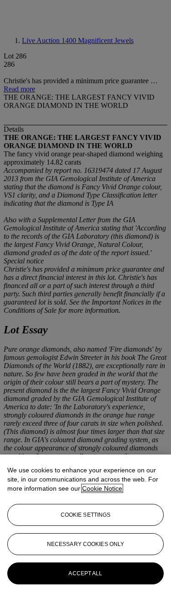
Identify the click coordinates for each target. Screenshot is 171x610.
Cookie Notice (102, 488)
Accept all (85, 573)
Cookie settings (86, 515)
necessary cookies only (85, 544)
